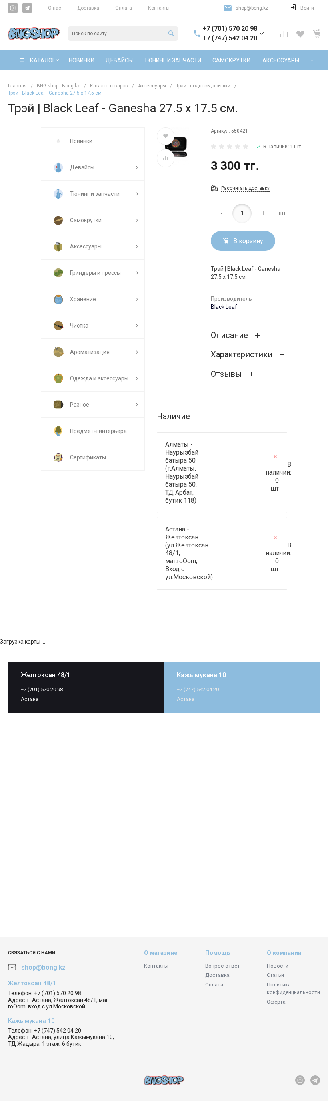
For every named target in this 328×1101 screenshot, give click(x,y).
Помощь (217, 952)
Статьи (275, 975)
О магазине (161, 952)
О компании (284, 952)
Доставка (88, 8)
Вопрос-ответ (222, 966)
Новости (277, 966)
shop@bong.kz (252, 8)
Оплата (123, 8)
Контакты (159, 8)
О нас (54, 8)
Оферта (276, 1002)
